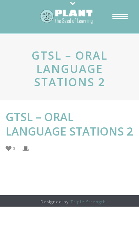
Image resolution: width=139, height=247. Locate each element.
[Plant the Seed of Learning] (69, 16)
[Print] (29, 148)
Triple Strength (88, 201)
